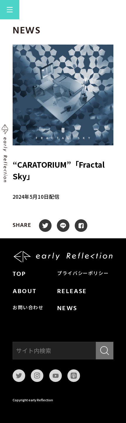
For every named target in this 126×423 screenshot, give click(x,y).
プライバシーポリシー (83, 274)
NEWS (67, 308)
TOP (19, 274)
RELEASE (72, 291)
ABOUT (24, 291)
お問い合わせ (28, 308)
